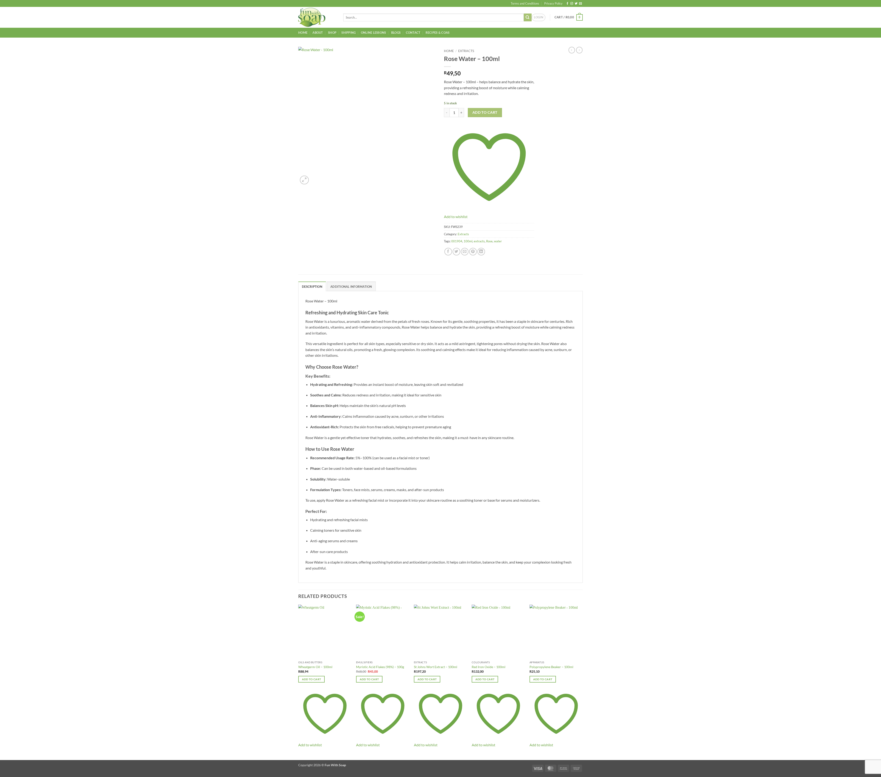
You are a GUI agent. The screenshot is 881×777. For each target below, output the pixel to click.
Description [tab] (312, 286)
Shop (332, 32)
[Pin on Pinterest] (473, 251)
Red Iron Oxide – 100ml (488, 667)
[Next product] (572, 50)
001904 (456, 241)
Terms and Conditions (525, 3)
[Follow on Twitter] (576, 3)
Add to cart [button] (311, 679)
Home (302, 32)
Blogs (396, 32)
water (498, 241)
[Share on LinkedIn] (481, 251)
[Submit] (528, 17)
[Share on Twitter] (456, 251)
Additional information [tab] (351, 286)
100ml (468, 241)
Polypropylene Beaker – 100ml (551, 667)
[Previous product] (579, 50)
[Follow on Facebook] (567, 3)
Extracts (466, 51)
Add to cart (485, 112)
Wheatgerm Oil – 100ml (315, 667)
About (317, 32)
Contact (413, 32)
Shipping (348, 32)
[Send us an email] (580, 3)
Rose (489, 241)
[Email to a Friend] (464, 251)
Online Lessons (373, 32)
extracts (479, 241)
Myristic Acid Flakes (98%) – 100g (380, 667)
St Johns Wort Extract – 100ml (435, 667)
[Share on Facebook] (448, 251)
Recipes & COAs (438, 32)
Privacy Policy (553, 3)
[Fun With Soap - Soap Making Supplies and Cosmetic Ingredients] (317, 17)
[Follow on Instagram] (571, 3)
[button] (538, 17)
